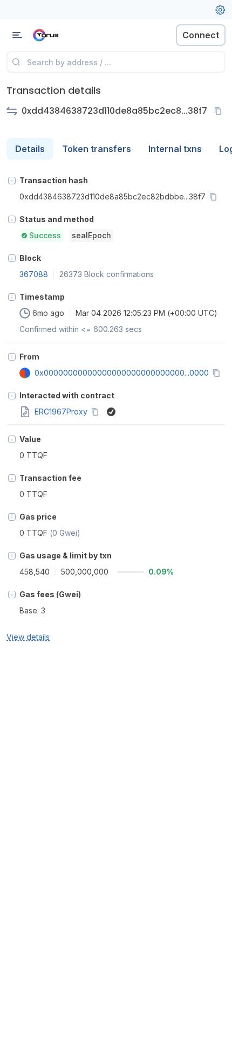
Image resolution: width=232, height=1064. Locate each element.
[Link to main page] (64, 35)
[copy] (220, 111)
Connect (200, 35)
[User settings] (220, 9)
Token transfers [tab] (96, 148)
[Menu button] (17, 35)
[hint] (11, 180)
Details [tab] (30, 148)
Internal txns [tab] (175, 148)
